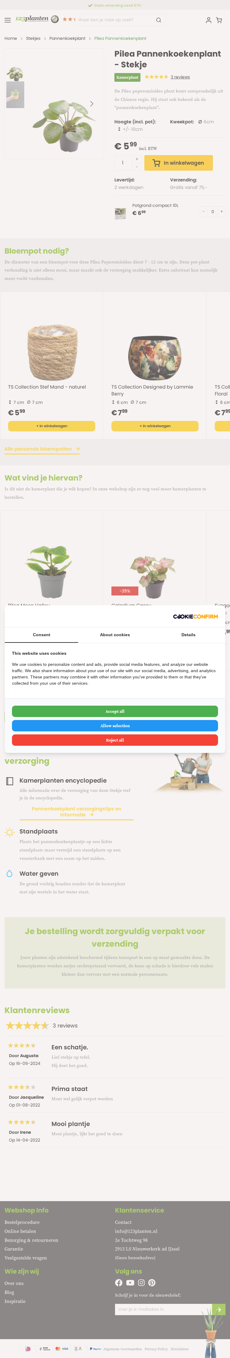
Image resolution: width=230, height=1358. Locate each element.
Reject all (115, 740)
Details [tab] (188, 634)
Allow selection (115, 726)
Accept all (115, 711)
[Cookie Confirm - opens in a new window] (195, 616)
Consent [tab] (41, 634)
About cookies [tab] (115, 634)
